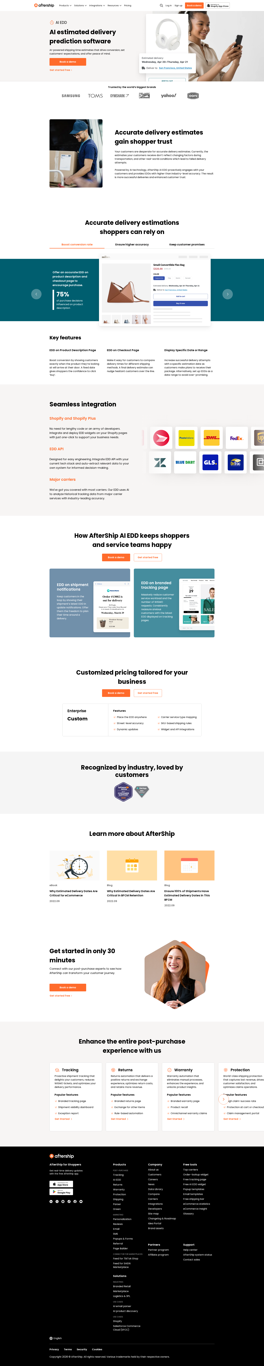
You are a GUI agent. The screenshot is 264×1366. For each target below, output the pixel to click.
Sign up (178, 5)
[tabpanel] (132, 315)
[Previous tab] (36, 294)
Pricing (127, 5)
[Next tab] (227, 294)
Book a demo (194, 5)
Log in (169, 5)
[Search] (161, 5)
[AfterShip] (45, 5)
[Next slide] (223, 1099)
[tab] (77, 244)
